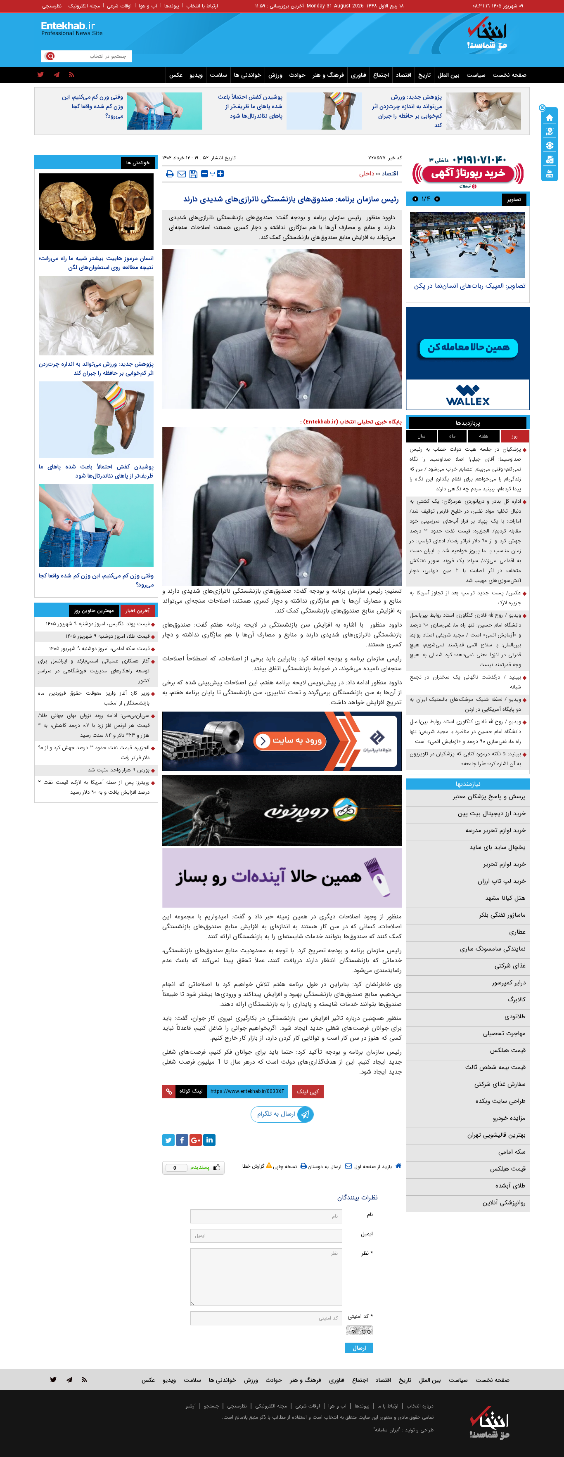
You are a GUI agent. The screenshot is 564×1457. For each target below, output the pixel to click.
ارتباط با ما (387, 1406)
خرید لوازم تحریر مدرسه (495, 830)
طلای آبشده (510, 1186)
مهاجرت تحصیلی (504, 1033)
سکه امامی (512, 1152)
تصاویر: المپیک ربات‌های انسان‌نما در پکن (470, 286)
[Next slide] (415, 198)
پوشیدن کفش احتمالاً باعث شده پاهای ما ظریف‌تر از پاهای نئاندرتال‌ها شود (250, 106)
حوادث (297, 75)
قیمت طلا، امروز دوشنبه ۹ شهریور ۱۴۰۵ (107, 636)
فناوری (358, 75)
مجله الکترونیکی (271, 1406)
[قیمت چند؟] (549, 131)
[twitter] (40, 75)
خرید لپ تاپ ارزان (502, 881)
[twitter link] (53, 1379)
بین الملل (449, 75)
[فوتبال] (549, 145)
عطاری (517, 932)
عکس (175, 75)
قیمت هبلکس (508, 1050)
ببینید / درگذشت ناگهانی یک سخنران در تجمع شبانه (465, 682)
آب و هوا (148, 6)
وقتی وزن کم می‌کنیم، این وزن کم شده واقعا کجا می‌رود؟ (92, 106)
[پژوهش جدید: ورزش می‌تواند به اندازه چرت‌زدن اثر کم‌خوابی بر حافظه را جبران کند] (96, 315)
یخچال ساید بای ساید (497, 847)
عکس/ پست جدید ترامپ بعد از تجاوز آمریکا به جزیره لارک (465, 598)
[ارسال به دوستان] (182, 173)
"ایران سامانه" (386, 1430)
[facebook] (182, 1140)
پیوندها (171, 6)
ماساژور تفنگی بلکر (502, 915)
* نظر (367, 1253)
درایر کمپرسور (509, 983)
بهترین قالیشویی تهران (496, 1135)
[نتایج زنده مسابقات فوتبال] (549, 173)
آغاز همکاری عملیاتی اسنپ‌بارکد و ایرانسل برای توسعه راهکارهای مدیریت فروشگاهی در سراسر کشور (93, 671)
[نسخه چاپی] (170, 173)
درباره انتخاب (420, 1406)
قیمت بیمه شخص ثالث (495, 1067)
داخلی (366, 174)
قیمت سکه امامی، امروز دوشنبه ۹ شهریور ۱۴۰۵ (99, 648)
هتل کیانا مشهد (505, 898)
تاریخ (424, 75)
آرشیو (190, 1406)
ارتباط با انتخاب (202, 6)
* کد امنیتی (360, 1316)
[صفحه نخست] (549, 117)
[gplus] (196, 1140)
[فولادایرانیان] (282, 741)
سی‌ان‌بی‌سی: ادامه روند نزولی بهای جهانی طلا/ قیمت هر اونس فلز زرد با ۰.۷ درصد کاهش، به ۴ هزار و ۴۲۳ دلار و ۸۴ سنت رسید (93, 725)
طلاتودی (515, 1017)
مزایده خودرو (509, 1118)
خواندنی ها (247, 75)
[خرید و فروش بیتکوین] (468, 358)
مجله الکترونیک (84, 6)
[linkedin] (209, 1140)
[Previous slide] (437, 198)
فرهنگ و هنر (328, 75)
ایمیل (367, 1234)
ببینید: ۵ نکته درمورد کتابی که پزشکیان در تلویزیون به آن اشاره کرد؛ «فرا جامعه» (465, 759)
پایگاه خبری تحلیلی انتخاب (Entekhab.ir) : (351, 422)
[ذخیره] (193, 174)
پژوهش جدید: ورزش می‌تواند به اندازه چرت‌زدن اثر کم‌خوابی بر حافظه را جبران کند (407, 111)
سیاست (476, 75)
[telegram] (56, 75)
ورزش (275, 75)
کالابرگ (516, 1000)
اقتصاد (403, 75)
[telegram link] (69, 1379)
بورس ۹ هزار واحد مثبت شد (118, 770)
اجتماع (381, 75)
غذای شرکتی (510, 966)
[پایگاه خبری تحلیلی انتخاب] (493, 37)
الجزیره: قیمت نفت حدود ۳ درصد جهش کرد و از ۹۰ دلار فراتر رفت (93, 752)
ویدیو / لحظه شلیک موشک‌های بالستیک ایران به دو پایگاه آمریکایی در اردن (465, 704)
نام (370, 1214)
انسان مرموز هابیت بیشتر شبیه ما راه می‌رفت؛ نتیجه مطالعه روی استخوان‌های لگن (96, 263)
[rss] (71, 75)
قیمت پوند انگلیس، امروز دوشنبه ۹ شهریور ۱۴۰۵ (97, 624)
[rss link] (84, 1379)
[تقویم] (549, 159)
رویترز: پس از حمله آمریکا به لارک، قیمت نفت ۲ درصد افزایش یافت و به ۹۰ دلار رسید (93, 787)
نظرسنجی (52, 6)
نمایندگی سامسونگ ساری (493, 949)
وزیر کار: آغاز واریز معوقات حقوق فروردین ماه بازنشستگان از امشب (93, 698)
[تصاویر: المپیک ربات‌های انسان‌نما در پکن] (467, 245)
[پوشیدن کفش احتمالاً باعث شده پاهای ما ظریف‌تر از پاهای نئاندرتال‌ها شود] (96, 419)
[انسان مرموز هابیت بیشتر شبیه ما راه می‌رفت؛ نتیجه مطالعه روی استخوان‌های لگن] (96, 211)
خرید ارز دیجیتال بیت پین (492, 813)
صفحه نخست (509, 75)
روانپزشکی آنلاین (504, 1203)
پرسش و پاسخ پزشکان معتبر (489, 797)
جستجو (211, 1406)
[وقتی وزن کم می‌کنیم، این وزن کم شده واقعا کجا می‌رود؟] (96, 526)
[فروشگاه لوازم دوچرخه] (282, 810)
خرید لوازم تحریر (504, 864)
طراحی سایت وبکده (501, 1101)
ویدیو (196, 75)
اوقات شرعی (119, 6)
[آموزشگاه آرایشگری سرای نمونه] (282, 878)
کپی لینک (308, 1091)
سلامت (218, 75)
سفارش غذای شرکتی (500, 1084)
